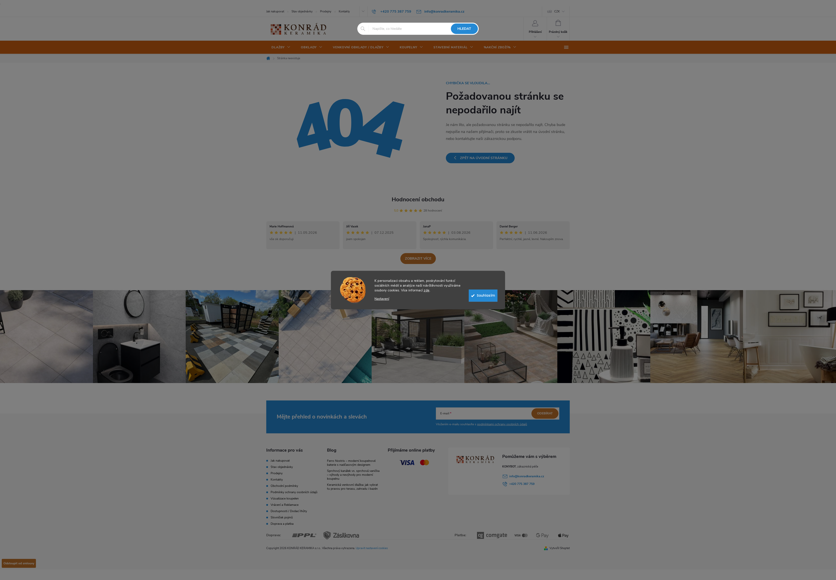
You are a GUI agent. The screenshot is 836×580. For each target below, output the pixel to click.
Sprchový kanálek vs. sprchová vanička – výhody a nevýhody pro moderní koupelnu (353, 475)
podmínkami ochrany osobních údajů (502, 424)
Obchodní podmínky (284, 486)
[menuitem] (281, 47)
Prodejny (325, 11)
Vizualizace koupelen (285, 498)
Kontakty (344, 11)
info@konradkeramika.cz (526, 476)
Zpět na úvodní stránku (483, 158)
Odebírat (545, 413)
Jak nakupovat (275, 11)
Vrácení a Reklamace (284, 505)
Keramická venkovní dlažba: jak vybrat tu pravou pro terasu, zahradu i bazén (352, 487)
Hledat (464, 28)
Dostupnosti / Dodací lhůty (289, 511)
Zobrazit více (418, 258)
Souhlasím (486, 295)
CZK (557, 11)
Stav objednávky (302, 11)
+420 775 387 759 (521, 484)
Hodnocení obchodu (418, 199)
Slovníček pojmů (282, 517)
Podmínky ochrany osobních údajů (294, 492)
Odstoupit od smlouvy (18, 563)
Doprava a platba (282, 524)
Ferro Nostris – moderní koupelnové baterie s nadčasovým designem (351, 463)
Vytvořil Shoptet (559, 548)
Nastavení (381, 299)
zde (427, 290)
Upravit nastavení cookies (372, 548)
